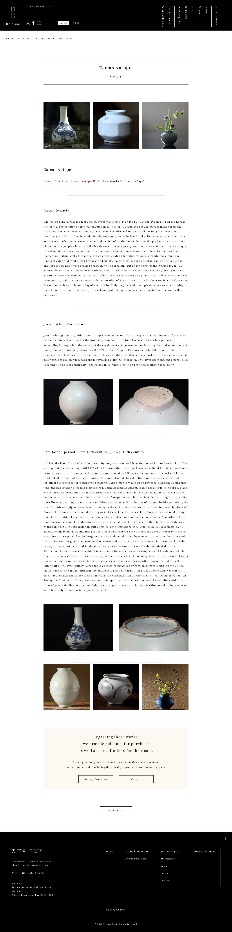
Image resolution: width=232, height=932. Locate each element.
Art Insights (25, 38)
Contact (136, 779)
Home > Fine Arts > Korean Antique (68, 181)
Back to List (116, 810)
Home (10, 38)
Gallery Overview (95, 779)
